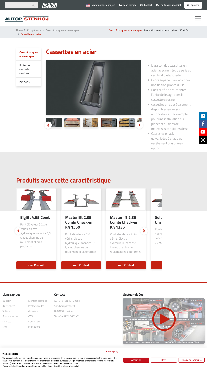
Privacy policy (112, 351)
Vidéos (6, 311)
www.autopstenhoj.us (103, 5)
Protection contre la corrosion (160, 30)
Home (19, 30)
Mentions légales (37, 301)
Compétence (34, 30)
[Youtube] (203, 132)
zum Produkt (36, 265)
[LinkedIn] (203, 116)
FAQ (4, 327)
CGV (30, 316)
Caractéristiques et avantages (62, 30)
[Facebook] (203, 124)
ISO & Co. (184, 30)
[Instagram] (203, 140)
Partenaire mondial (170, 5)
